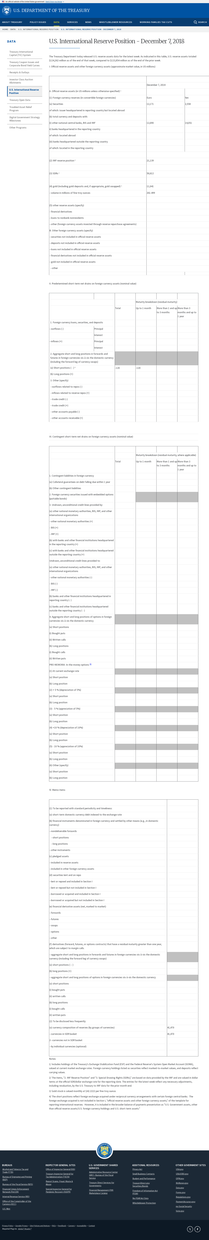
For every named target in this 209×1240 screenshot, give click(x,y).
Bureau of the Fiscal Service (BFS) (17, 1184)
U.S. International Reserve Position (38, 29)
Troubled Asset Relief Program (20, 109)
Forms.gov (180, 1192)
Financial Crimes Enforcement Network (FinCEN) (15, 1190)
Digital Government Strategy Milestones (24, 119)
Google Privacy (21, 1225)
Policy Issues (38, 22)
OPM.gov (180, 1178)
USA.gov (179, 1169)
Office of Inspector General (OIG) (60, 1169)
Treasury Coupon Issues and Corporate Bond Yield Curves (24, 64)
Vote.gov (180, 1211)
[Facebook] (197, 1229)
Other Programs (17, 127)
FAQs (54, 1225)
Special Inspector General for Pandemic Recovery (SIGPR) (59, 1190)
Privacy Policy (7, 1225)
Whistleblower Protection (144, 1203)
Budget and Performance (144, 1178)
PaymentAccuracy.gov (185, 1201)
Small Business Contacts (144, 1173)
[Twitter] (190, 1229)
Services (72, 22)
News (88, 22)
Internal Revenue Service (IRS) (15, 1196)
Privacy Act (137, 1169)
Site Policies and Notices (40, 1225)
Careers (71, 1225)
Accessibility (81, 1225)
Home (5, 29)
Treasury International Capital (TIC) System (21, 53)
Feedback (62, 1225)
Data (56, 22)
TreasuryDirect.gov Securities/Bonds (141, 1184)
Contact (92, 1225)
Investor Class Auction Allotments (21, 81)
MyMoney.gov (182, 1183)
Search (202, 22)
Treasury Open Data (19, 100)
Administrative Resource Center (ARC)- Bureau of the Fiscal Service (103, 1175)
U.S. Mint (6, 1208)
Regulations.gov (183, 1197)
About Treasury (12, 22)
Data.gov (180, 1187)
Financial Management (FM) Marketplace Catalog (101, 1191)
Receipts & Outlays (19, 72)
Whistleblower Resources (115, 22)
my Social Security (184, 1206)
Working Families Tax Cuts (156, 22)
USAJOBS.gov (182, 1173)
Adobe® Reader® (24, 1228)
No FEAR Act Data (140, 1198)
